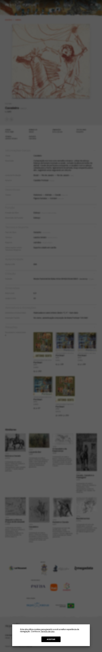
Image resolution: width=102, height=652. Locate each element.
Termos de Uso (47, 631)
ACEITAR (51, 639)
